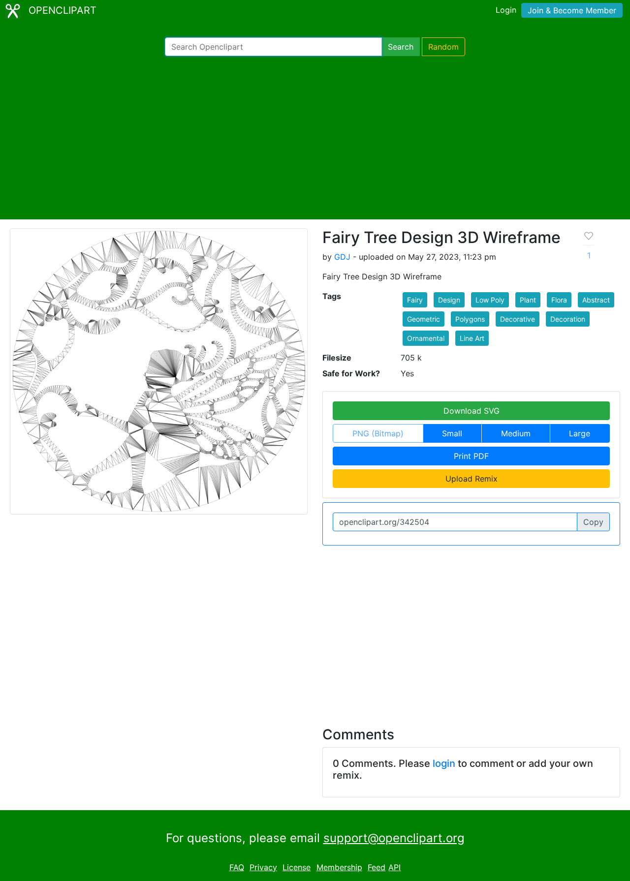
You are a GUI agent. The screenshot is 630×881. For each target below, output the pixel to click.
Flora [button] (559, 300)
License (297, 867)
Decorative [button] (517, 319)
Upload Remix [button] (471, 479)
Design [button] (449, 300)
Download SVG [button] (471, 411)
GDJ (342, 257)
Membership (339, 867)
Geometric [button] (423, 319)
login (444, 763)
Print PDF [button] (471, 456)
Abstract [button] (596, 300)
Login (506, 10)
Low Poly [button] (489, 300)
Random (443, 47)
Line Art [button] (472, 338)
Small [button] (452, 433)
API (394, 867)
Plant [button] (528, 300)
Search (400, 47)
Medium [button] (516, 433)
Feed (376, 867)
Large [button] (579, 433)
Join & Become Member (572, 10)
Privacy (263, 867)
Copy (593, 522)
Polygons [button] (470, 319)
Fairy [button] (415, 300)
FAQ (236, 867)
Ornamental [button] (425, 338)
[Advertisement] (315, 138)
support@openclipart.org (394, 838)
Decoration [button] (567, 319)
